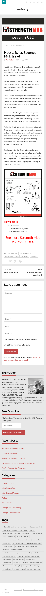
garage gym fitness (19, 543)
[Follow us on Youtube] (34, 2)
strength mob (7, 569)
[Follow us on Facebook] (26, 2)
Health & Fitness (8, 483)
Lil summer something (10, 453)
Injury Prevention (8, 488)
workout (37, 569)
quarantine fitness (36, 563)
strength (17, 566)
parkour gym (7, 559)
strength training (19, 569)
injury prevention (31, 546)
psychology (17, 563)
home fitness (19, 546)
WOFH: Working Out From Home (14, 468)
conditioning (26, 533)
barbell (14, 530)
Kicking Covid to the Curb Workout (15, 458)
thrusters (34, 256)
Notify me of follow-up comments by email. (21, 339)
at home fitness (13, 253)
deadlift (19, 537)
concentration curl (26, 253)
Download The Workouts (14, 432)
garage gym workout (12, 256)
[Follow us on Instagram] (38, 2)
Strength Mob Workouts (14, 46)
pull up (25, 563)
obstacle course (38, 553)
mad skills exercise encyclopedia (13, 553)
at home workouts (35, 527)
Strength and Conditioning (11, 508)
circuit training (7, 533)
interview (6, 550)
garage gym (6, 543)
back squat (6, 530)
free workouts (37, 540)
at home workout (20, 527)
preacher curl (7, 563)
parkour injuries (18, 559)
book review (23, 530)
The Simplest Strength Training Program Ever (18, 463)
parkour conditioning (32, 556)
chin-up (32, 530)
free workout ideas (24, 540)
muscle (28, 553)
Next (34, 272)
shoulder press (7, 566)
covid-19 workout (9, 537)
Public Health (7, 503)
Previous (11, 271)
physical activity (31, 559)
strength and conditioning (30, 566)
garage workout (8, 546)
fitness (26, 537)
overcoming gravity (9, 556)
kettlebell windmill (17, 550)
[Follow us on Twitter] (30, 2)
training (29, 569)
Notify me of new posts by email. (18, 345)
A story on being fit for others (13, 448)
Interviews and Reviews (10, 493)
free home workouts (9, 540)
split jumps (24, 256)
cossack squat (37, 533)
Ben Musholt (10, 60)
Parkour (5, 498)
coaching (17, 533)
